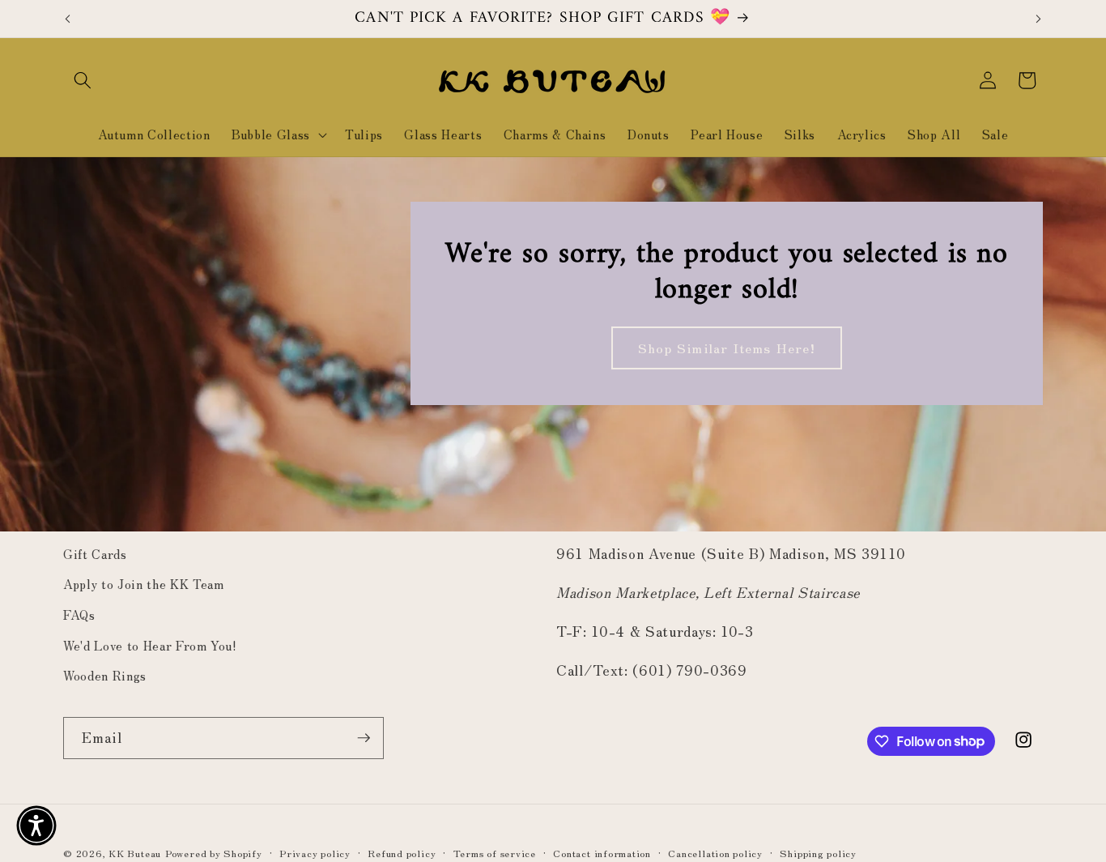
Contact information (602, 853)
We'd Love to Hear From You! (150, 645)
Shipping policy (818, 853)
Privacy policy (315, 853)
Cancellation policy (715, 853)
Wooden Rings (105, 675)
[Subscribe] (363, 738)
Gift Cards (95, 553)
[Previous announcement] (68, 19)
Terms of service (494, 853)
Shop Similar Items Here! (726, 347)
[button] (82, 80)
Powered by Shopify (213, 853)
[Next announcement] (1039, 19)
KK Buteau (134, 853)
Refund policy (402, 853)
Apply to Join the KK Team (143, 583)
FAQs (79, 614)
